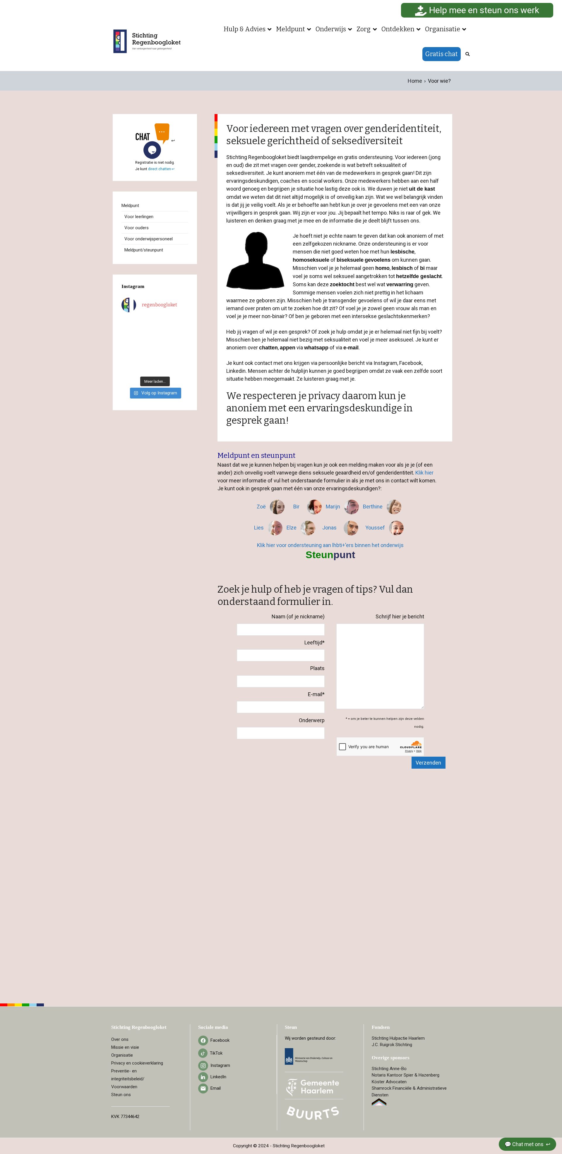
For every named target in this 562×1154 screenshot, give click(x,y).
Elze (292, 528)
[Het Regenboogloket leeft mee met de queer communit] (128, 323)
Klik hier (424, 473)
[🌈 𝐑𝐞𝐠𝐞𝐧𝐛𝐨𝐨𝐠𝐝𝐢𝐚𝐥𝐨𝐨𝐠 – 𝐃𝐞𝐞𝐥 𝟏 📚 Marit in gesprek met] (146, 323)
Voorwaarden (124, 1086)
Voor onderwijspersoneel (148, 239)
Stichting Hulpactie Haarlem (398, 1038)
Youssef (375, 528)
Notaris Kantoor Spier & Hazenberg (405, 1075)
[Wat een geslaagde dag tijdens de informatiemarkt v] (163, 323)
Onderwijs (331, 29)
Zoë (262, 506)
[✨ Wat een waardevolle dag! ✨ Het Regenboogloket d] (181, 345)
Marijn (333, 506)
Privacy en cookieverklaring (137, 1063)
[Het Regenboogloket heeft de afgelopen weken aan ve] (163, 367)
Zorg (364, 29)
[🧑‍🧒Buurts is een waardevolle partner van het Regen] (128, 334)
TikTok (216, 1053)
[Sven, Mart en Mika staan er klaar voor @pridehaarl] (181, 323)
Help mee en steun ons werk (483, 10)
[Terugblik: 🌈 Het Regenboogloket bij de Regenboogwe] (146, 367)
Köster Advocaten (389, 1081)
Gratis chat (441, 54)
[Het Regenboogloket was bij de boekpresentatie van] (181, 334)
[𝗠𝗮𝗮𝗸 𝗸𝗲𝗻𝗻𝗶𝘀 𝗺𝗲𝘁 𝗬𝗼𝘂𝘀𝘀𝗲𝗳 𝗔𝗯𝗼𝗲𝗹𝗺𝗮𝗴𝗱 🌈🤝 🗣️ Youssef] (128, 345)
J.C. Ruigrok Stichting (392, 1044)
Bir (298, 506)
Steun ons (121, 1094)
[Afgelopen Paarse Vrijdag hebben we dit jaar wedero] (146, 356)
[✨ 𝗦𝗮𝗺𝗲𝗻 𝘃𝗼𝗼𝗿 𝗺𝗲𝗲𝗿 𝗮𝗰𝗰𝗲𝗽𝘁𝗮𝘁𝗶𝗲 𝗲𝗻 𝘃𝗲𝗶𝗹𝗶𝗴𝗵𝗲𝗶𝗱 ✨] (128, 356)
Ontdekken (397, 29)
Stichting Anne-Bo (389, 1068)
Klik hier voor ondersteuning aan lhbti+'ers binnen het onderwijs (330, 545)
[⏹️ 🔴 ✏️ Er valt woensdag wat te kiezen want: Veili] (128, 367)
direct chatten (159, 169)
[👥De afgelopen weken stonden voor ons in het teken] (146, 334)
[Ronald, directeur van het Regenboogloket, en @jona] (163, 356)
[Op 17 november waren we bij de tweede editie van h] (181, 356)
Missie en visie (125, 1047)
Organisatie (442, 29)
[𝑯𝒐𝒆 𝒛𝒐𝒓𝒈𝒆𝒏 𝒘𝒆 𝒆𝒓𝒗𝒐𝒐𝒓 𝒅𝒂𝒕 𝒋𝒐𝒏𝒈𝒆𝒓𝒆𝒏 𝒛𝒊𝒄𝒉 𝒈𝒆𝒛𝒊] (163, 334)
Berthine (373, 506)
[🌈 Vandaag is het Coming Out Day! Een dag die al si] (181, 367)
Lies (259, 528)
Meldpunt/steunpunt (143, 250)
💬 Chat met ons (525, 1144)
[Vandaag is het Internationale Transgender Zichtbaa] (146, 345)
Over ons (119, 1039)
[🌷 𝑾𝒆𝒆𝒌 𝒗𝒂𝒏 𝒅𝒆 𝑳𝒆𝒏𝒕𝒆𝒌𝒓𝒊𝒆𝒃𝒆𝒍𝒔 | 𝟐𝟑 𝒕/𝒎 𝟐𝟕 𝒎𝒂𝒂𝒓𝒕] (163, 345)
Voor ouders (136, 227)
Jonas (330, 528)
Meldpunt (290, 29)
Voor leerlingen (138, 216)
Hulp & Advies (244, 29)
